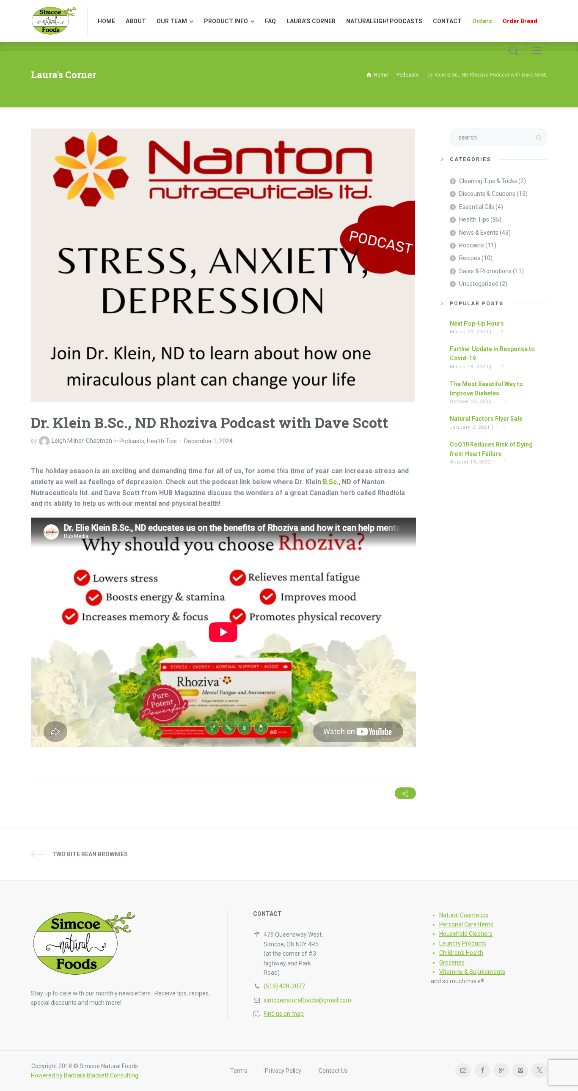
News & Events (478, 232)
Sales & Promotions (485, 271)
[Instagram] (520, 1070)
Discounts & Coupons (487, 193)
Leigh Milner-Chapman (82, 441)
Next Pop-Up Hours (477, 323)
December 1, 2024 (208, 441)
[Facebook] (482, 1070)
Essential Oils (476, 206)
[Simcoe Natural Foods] (54, 21)
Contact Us (333, 1070)
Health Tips (162, 441)
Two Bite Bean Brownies (90, 854)
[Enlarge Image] (223, 265)
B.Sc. (331, 482)
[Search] (513, 50)
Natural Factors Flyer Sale (486, 418)
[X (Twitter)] (539, 1070)
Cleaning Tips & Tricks (488, 181)
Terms (239, 1070)
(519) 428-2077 (284, 986)
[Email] (463, 1070)
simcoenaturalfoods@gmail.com (307, 1000)
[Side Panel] (536, 50)
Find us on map (284, 1013)
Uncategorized (478, 283)
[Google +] (501, 1070)
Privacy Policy (283, 1070)
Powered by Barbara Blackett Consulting (84, 1075)
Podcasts (131, 441)
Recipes (469, 258)
